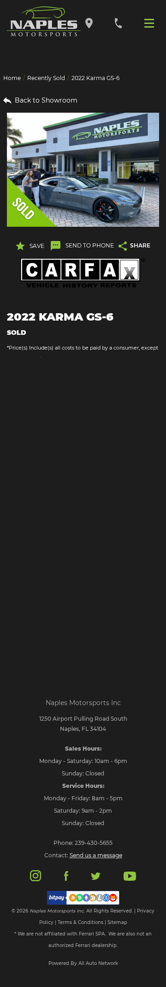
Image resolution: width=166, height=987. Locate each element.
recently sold (46, 78)
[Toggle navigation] (151, 22)
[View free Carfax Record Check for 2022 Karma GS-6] (83, 273)
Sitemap (117, 922)
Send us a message (96, 855)
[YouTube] (130, 875)
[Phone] (118, 23)
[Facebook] (66, 875)
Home (12, 78)
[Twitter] (95, 875)
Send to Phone (89, 245)
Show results (83, 401)
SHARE (140, 245)
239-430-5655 (94, 842)
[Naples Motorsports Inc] (44, 22)
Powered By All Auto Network (83, 963)
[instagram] (35, 875)
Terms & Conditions (80, 922)
